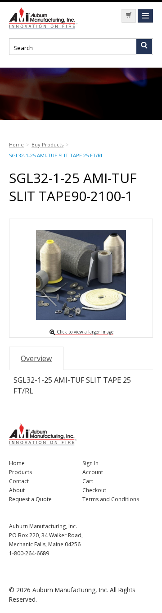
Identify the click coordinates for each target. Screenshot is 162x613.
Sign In (90, 463)
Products (20, 472)
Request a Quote (30, 499)
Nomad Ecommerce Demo (45, 18)
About (17, 490)
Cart (87, 481)
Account (92, 472)
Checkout (94, 490)
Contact (19, 481)
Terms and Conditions (110, 499)
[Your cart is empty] (129, 16)
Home (17, 463)
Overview (36, 358)
